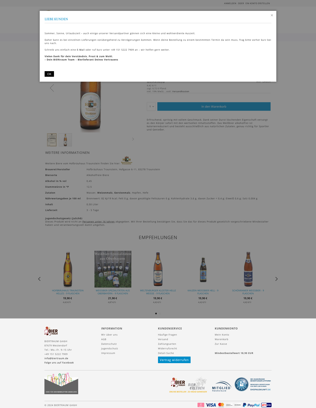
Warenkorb (221, 339)
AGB (103, 339)
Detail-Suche (166, 353)
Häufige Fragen (167, 334)
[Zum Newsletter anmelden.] (61, 393)
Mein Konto (222, 334)
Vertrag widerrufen (174, 360)
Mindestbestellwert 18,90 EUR (234, 353)
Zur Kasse (221, 343)
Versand (163, 339)
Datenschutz (109, 343)
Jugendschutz (109, 348)
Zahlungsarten (167, 343)
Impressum (108, 353)
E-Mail (81, 49)
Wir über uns (109, 334)
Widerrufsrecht (167, 348)
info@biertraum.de (56, 358)
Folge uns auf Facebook (59, 362)
